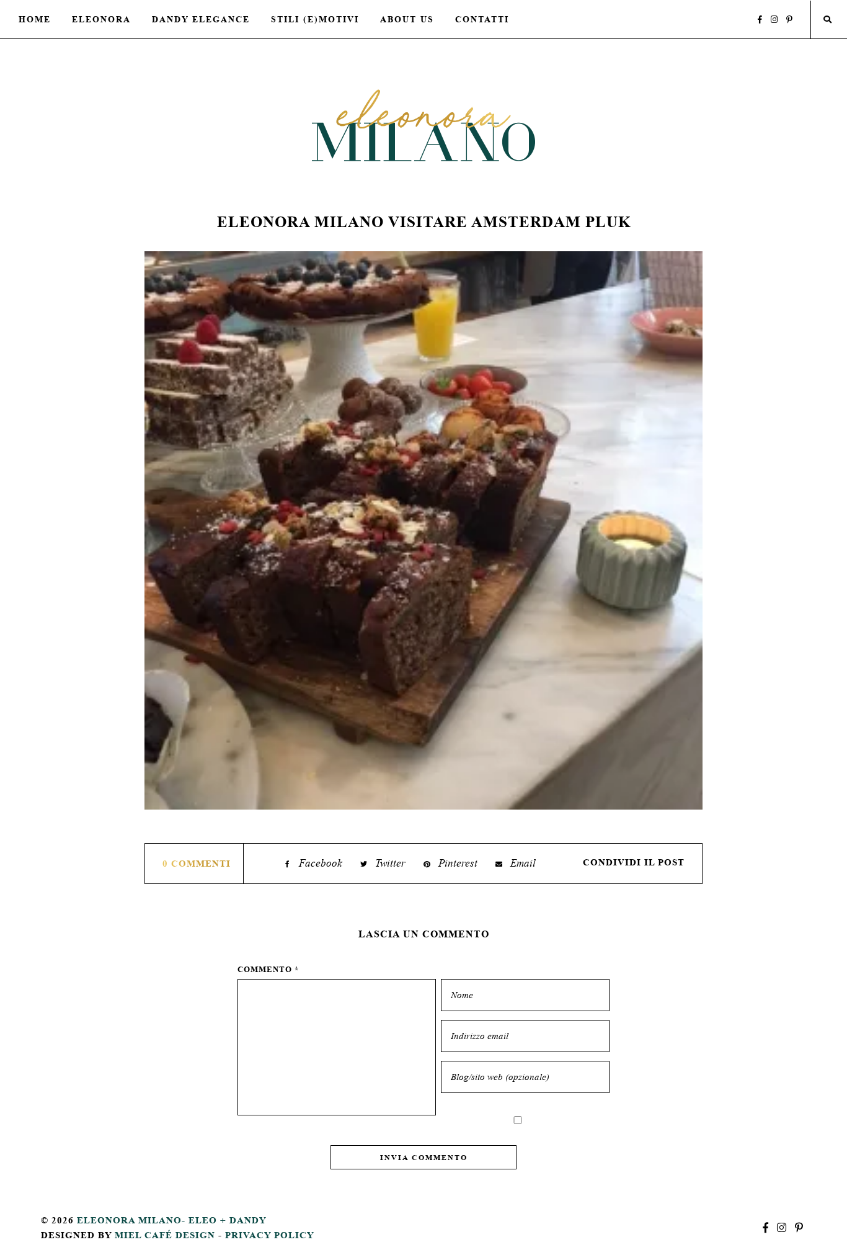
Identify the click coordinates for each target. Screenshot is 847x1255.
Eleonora (101, 19)
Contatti (482, 19)
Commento (268, 969)
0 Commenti (196, 863)
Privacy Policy (269, 1234)
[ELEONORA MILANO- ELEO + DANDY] (423, 125)
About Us (407, 19)
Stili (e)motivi (315, 19)
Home (35, 19)
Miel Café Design (165, 1234)
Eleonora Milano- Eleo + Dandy (172, 1219)
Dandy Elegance (201, 19)
